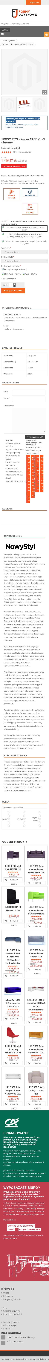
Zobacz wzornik (11, 196)
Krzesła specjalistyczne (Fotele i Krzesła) (20, 762)
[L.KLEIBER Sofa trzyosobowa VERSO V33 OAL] (13, 1076)
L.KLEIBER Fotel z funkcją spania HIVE (36, 1090)
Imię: (6, 392)
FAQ (5, 1307)
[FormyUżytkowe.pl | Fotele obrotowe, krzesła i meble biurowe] (24, 13)
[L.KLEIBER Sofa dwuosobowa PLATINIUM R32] (36, 896)
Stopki (4, 221)
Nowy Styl (15, 148)
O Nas (6, 1293)
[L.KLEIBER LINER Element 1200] (13, 896)
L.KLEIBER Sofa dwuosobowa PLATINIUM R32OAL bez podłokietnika (13, 957)
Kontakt (6, 1328)
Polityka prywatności (12, 1299)
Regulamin (8, 1296)
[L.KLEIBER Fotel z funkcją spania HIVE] (36, 1076)
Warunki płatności (11, 1322)
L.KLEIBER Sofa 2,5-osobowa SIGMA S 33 (13, 1003)
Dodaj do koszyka (14, 880)
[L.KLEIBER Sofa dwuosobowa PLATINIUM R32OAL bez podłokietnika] (13, 939)
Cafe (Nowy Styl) (24, 790)
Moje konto (34, 2)
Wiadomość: (9, 406)
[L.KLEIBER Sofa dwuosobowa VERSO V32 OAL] (36, 1035)
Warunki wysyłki (10, 1325)
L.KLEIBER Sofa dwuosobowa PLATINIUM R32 (36, 910)
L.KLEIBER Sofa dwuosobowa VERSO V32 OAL (36, 1049)
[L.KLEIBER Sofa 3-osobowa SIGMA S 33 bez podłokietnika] (36, 988)
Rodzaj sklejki (7, 257)
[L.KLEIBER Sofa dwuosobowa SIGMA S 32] (36, 939)
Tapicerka (6, 248)
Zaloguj (43, 2)
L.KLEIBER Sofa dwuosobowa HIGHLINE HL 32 (36, 869)
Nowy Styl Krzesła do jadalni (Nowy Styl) (20, 771)
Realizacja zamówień (12, 1314)
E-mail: (6, 399)
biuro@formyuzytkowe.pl (16, 481)
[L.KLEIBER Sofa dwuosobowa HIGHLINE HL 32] (36, 855)
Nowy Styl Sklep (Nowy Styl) (29, 768)
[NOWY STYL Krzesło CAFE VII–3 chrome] (24, 104)
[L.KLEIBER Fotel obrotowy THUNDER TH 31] (13, 1035)
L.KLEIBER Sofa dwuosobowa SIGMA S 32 (36, 953)
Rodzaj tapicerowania (11, 266)
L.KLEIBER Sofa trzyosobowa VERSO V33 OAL (13, 1090)
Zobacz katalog (30, 211)
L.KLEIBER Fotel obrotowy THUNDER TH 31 (13, 1049)
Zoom (44, 92)
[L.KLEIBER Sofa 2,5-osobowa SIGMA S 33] (13, 988)
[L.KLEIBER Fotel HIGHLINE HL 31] (13, 855)
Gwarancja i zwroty (11, 1311)
